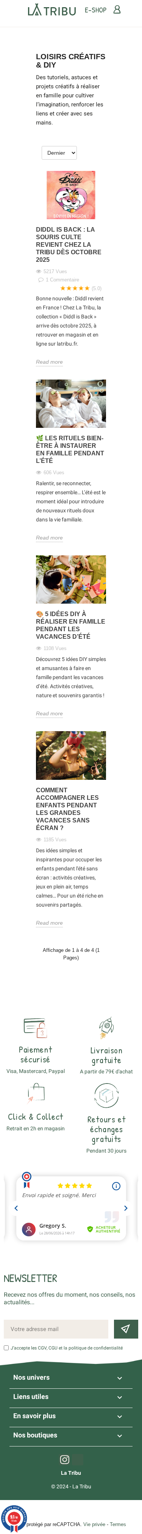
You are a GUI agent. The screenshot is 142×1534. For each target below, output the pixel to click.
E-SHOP (96, 10)
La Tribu (71, 1473)
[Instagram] (64, 1459)
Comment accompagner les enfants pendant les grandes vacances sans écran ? (67, 809)
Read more (49, 362)
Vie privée (94, 1524)
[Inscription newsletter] (126, 1329)
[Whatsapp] (77, 1459)
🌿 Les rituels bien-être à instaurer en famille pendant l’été (70, 449)
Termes (118, 1524)
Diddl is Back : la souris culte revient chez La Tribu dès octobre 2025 (68, 244)
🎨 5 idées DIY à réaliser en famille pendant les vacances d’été (70, 625)
